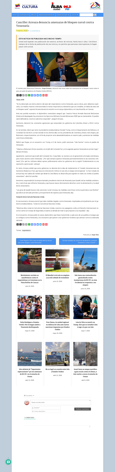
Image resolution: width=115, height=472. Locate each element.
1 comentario (35, 30)
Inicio (15, 15)
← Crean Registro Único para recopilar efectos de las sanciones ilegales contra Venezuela (35, 241)
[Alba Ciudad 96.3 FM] (57, 6)
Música (34, 15)
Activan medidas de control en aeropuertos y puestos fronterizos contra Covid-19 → (80, 241)
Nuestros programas (46, 15)
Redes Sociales (62, 15)
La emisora (23, 15)
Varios (74, 15)
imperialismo (26, 230)
